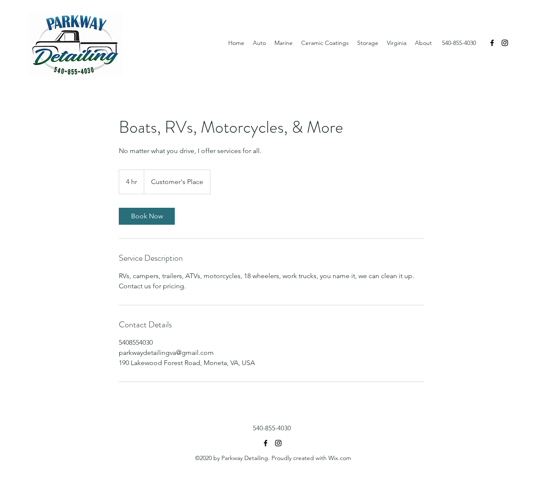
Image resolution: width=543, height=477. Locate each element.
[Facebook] (492, 43)
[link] (147, 216)
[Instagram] (505, 43)
